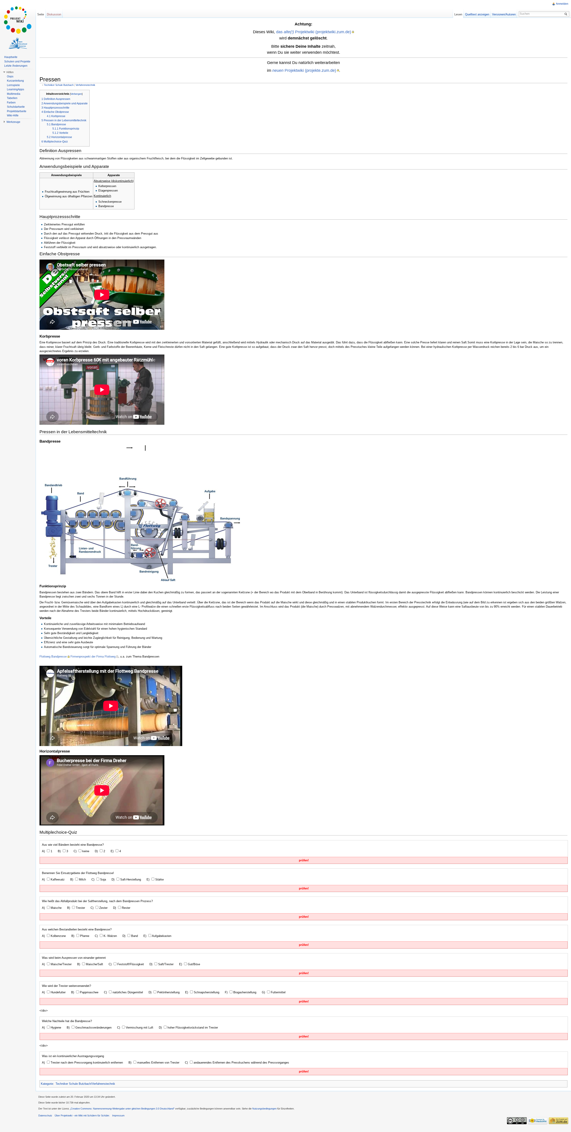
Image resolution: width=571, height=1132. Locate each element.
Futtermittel (278, 992)
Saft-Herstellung (130, 879)
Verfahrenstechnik (85, 85)
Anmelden (562, 3)
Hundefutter (58, 992)
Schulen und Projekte (17, 61)
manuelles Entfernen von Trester (157, 1062)
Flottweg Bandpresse (53, 656)
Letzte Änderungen (15, 65)
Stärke (159, 879)
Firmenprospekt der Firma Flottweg (93, 656)
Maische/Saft (94, 964)
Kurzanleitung (15, 80)
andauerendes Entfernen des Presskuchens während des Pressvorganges (241, 1062)
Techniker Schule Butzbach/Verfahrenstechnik (85, 1083)
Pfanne (84, 936)
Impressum (118, 1115)
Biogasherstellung (244, 992)
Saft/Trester (165, 964)
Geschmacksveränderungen (93, 1027)
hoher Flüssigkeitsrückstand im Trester (192, 1027)
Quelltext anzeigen (477, 14)
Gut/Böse (193, 964)
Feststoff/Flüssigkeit (130, 964)
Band (134, 936)
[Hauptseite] (18, 20)
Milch (82, 879)
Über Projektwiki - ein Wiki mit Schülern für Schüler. (82, 1115)
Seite (40, 14)
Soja (102, 879)
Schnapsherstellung (206, 992)
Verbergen (76, 94)
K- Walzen (110, 936)
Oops (10, 76)
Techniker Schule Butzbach (59, 85)
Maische (56, 907)
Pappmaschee (88, 992)
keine (85, 851)
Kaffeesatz (57, 879)
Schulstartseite (16, 106)
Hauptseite (10, 57)
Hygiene (55, 1027)
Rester (125, 907)
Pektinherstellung (168, 992)
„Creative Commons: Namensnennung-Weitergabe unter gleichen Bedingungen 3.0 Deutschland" (122, 1108)
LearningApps (15, 89)
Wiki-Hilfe (13, 115)
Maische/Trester (61, 964)
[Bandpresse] (139, 513)
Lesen (458, 14)
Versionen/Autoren (504, 14)
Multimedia (13, 93)
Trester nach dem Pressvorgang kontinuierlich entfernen (86, 1062)
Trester (80, 907)
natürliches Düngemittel (127, 992)
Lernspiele (13, 85)
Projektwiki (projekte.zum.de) (304, 70)
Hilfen (10, 72)
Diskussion (54, 14)
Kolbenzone (58, 936)
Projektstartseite (16, 111)
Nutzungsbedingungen (264, 1108)
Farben (11, 102)
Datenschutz (45, 1115)
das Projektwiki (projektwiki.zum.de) (313, 31)
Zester (103, 907)
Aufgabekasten (161, 936)
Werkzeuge (13, 122)
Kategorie (47, 1083)
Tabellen (12, 98)
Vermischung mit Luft (139, 1027)
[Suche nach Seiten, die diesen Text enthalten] (566, 13)
